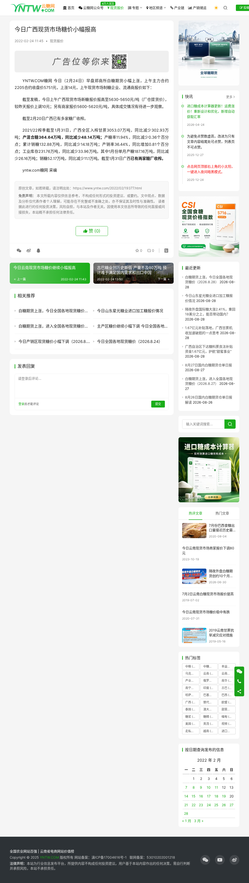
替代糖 (210, 702)
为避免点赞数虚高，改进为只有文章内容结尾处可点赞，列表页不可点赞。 (211, 141)
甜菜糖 (229, 709)
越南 (209, 731)
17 (209, 796)
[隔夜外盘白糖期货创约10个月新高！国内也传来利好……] (194, 576)
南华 (227, 680)
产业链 (179, 8)
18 (216, 796)
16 (201, 796)
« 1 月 (186, 821)
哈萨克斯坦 (192, 695)
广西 (192, 702)
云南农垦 (229, 673)
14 (186, 796)
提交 (158, 404)
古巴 (227, 688)
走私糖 (192, 731)
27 (231, 805)
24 (209, 805)
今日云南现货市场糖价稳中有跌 (206, 612)
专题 (135, 8)
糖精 (209, 716)
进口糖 (229, 731)
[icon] (205, 860)
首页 (71, 8)
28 (186, 813)
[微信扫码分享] (19, 250)
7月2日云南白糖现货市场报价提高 (208, 594)
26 (224, 805)
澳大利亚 (210, 709)
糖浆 (191, 716)
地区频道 (156, 8)
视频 (228, 724)
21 (186, 805)
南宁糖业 (192, 688)
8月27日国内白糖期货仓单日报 (208, 365)
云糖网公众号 (93, 8)
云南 (209, 673)
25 (216, 805)
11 (216, 787)
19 (224, 796)
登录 (21, 404)
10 (209, 787)
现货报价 (117, 8)
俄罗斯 (210, 680)
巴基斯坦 (210, 695)
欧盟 (227, 702)
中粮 (191, 666)
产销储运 (199, 8)
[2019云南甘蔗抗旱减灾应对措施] (194, 635)
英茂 (209, 724)
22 (194, 805)
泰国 (192, 709)
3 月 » (199, 821)
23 (201, 805)
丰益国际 (229, 666)
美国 (191, 724)
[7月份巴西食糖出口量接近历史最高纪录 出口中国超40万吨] (194, 530)
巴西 (228, 695)
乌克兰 (192, 673)
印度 (210, 688)
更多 (229, 97)
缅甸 (228, 716)
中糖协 (210, 666)
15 (194, 796)
